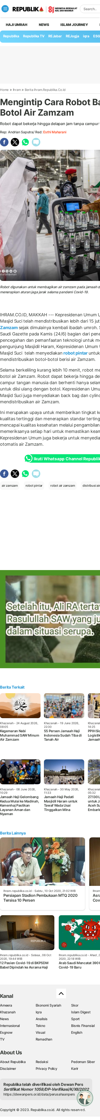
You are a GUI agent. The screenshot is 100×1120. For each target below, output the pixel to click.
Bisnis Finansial (83, 1026)
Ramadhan (44, 1039)
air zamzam (10, 485)
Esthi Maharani (54, 132)
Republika (11, 36)
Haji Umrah (16, 25)
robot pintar (76, 353)
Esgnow (6, 1032)
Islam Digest (80, 1012)
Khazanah (7, 1012)
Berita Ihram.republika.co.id (45, 90)
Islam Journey (74, 25)
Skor (74, 1005)
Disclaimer (8, 1068)
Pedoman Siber (83, 1062)
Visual (40, 1032)
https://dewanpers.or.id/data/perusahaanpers (39, 1094)
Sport (75, 1019)
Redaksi (42, 1062)
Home (4, 90)
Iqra (39, 1012)
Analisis (42, 1019)
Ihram (17, 90)
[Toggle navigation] (5, 9)
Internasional (10, 1026)
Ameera (6, 1005)
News (44, 25)
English (76, 1032)
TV (2, 1039)
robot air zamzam (62, 485)
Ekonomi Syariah (48, 1005)
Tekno (40, 1026)
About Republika (13, 1062)
